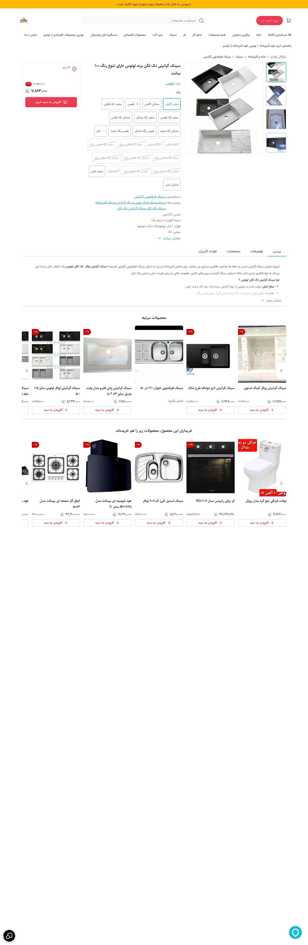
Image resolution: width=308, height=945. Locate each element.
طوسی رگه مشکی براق (166, 171)
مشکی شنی (172, 184)
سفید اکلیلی (172, 104)
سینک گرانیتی (125, 202)
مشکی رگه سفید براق (106, 157)
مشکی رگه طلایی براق (136, 157)
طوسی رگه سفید (120, 131)
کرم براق (113, 171)
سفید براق (173, 144)
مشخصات (233, 251)
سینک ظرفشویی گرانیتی (217, 57)
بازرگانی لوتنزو (278, 57)
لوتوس (170, 83)
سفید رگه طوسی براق (101, 144)
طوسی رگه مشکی (144, 131)
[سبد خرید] (288, 20)
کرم (99, 131)
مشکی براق (154, 144)
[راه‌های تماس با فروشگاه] (9, 936)
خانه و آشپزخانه (257, 57)
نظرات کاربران (208, 251)
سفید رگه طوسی (169, 117)
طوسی (131, 104)
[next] (27, 370)
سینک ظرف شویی (146, 202)
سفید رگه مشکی (145, 117)
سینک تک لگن (156, 208)
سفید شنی (97, 171)
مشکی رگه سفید (169, 131)
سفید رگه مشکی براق (167, 157)
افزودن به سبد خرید (48, 102)
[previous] (281, 370)
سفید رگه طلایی (113, 104)
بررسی (277, 251)
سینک (239, 57)
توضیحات (256, 251)
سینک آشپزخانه (105, 202)
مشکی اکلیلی (152, 104)
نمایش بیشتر (273, 300)
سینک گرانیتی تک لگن (131, 208)
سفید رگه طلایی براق (130, 144)
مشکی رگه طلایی (120, 117)
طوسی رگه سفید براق (136, 171)
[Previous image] (191, 108)
